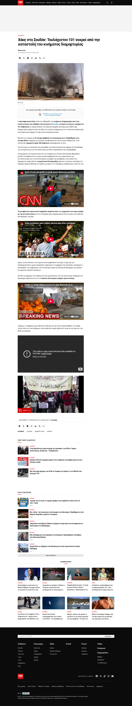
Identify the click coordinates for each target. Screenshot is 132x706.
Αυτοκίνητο (83, 2)
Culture (52, 648)
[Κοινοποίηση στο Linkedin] (36, 58)
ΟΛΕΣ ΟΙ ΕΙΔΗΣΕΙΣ (51, 555)
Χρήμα (36, 651)
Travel (68, 2)
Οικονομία (42, 2)
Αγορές (36, 657)
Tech (77, 2)
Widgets (99, 657)
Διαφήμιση (99, 686)
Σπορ (73, 2)
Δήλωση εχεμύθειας (58, 686)
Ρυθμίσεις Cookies (43, 686)
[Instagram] (108, 676)
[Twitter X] (101, 676)
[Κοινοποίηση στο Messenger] (28, 58)
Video (90, 2)
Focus (64, 2)
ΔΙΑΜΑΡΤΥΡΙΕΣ (40, 431)
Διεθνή (36, 660)
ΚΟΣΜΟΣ (21, 35)
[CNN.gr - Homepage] (20, 2)
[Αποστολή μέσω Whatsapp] (32, 58)
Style (59, 2)
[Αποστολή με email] (44, 58)
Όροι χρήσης (22, 686)
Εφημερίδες (96, 2)
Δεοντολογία (32, 686)
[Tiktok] (105, 676)
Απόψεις (84, 651)
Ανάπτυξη (37, 648)
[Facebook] (97, 676)
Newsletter (100, 660)
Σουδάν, (56, 124)
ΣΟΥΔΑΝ (29, 431)
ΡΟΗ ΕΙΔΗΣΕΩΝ (24, 492)
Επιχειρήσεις (38, 654)
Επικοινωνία (90, 686)
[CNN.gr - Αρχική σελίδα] (20, 676)
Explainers (85, 654)
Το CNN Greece (102, 663)
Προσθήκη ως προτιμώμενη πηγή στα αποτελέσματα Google (52, 114)
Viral (19, 666)
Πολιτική (35, 2)
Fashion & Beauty (55, 651)
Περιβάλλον (21, 663)
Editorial (84, 648)
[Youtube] (112, 676)
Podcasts (101, 648)
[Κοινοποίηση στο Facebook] (20, 58)
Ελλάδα (48, 2)
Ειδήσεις (28, 2)
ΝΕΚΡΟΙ (49, 431)
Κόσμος (54, 2)
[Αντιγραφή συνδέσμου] (40, 58)
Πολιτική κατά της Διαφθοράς (75, 686)
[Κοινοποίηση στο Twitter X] (24, 58)
